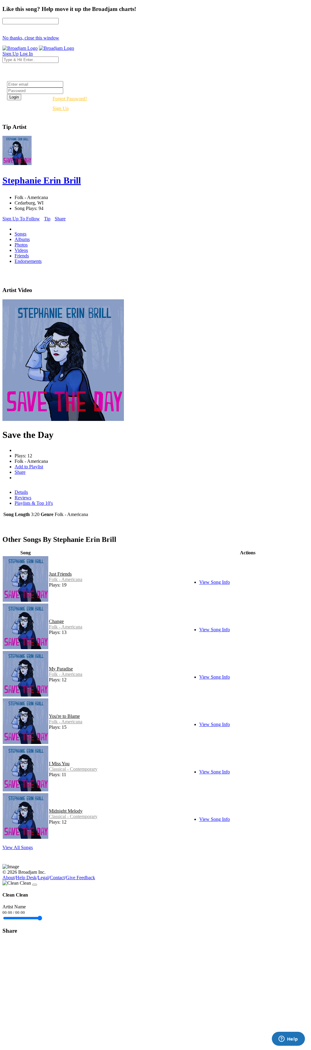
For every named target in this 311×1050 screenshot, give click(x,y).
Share (60, 218)
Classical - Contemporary (73, 769)
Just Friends (60, 574)
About (8, 877)
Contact (57, 877)
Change (56, 621)
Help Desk (26, 877)
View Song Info (214, 582)
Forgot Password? (70, 98)
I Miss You (59, 763)
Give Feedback (80, 877)
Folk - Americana (65, 579)
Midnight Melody (66, 811)
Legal (43, 877)
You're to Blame (64, 716)
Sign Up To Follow (21, 218)
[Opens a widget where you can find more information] (288, 1039)
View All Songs (17, 847)
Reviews (23, 497)
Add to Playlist (29, 466)
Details (21, 492)
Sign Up (61, 108)
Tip (47, 218)
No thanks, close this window (30, 37)
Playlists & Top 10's (34, 503)
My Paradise (61, 668)
